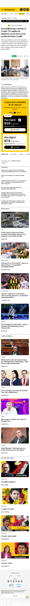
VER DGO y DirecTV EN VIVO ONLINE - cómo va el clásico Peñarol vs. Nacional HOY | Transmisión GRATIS (14, 295)
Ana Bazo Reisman (7, 84)
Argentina (3, 321)
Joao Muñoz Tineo (5, 269)
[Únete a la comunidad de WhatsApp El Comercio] (14, 56)
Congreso (3, 357)
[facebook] (8, 581)
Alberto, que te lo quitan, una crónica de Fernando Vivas (12, 176)
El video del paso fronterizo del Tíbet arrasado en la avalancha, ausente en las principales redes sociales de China (13, 234)
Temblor (15, 13)
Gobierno (21, 154)
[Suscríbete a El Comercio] (24, 9)
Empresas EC (21, 13)
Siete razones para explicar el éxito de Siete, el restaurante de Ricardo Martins (11, 188)
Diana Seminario (5, 566)
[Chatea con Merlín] (21, 9)
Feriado (11, 13)
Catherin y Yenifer (6, 563)
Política (2, 387)
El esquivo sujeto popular (9, 536)
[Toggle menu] (2, 9)
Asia (2, 229)
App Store (11, 575)
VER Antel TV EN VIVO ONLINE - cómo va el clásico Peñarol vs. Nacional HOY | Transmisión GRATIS (14, 264)
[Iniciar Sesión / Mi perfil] (27, 9)
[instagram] (14, 581)
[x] (11, 581)
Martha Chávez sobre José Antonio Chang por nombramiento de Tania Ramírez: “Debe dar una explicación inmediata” (15, 361)
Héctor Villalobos (5, 512)
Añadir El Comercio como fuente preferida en (15, 21)
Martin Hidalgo (4, 484)
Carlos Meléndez (5, 539)
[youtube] (16, 581)
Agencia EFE (4, 239)
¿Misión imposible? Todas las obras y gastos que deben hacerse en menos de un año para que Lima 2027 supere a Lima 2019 (13, 182)
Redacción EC (4, 366)
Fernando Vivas (5, 395)
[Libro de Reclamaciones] (19, 585)
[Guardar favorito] (24, 56)
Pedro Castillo (13, 154)
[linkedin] (19, 581)
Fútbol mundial (4, 260)
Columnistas (4, 479)
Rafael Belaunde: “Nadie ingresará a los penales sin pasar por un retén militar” (13, 449)
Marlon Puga (4, 331)
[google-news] (21, 581)
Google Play (19, 575)
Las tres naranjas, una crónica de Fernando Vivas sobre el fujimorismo (14, 391)
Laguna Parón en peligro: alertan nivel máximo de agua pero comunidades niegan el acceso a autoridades (13, 170)
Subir (14, 596)
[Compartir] (27, 56)
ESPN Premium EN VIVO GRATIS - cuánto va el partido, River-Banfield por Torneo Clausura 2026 (14, 326)
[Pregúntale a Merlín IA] (27, 597)
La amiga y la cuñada (7, 509)
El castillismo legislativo (8, 482)
